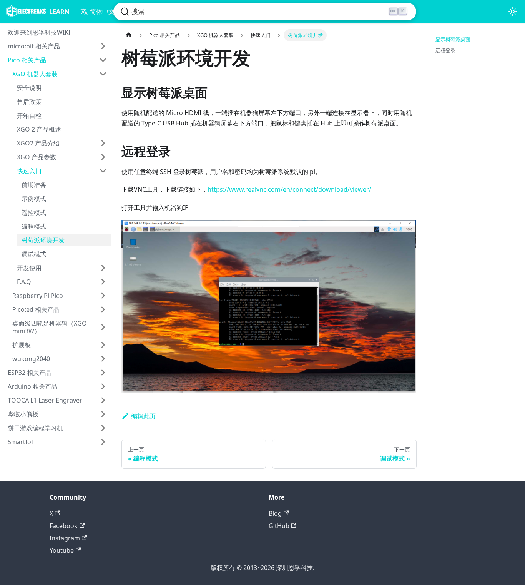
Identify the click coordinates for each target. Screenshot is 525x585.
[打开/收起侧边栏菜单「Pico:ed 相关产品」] (103, 309)
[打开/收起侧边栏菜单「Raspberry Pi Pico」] (103, 295)
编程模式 (34, 226)
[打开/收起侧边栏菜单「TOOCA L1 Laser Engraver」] (103, 400)
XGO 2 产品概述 (39, 129)
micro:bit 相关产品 (34, 46)
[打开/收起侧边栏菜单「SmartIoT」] (103, 442)
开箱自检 (29, 115)
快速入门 (29, 171)
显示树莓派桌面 (452, 39)
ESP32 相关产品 (30, 372)
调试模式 (34, 254)
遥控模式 (34, 212)
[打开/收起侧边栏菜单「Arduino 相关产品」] (103, 386)
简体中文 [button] (102, 11)
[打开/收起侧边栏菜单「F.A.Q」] (103, 282)
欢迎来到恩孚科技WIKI (39, 32)
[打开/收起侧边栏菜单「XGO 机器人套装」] (103, 74)
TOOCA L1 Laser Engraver (45, 400)
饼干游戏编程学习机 (35, 428)
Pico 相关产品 (27, 60)
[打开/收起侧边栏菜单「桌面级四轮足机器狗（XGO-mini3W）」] (103, 327)
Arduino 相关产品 (32, 386)
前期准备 (34, 185)
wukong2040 (31, 358)
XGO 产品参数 (36, 157)
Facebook (64, 525)
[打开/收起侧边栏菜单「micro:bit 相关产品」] (103, 46)
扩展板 (21, 345)
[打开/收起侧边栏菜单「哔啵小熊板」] (103, 414)
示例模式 (34, 198)
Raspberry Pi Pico (37, 295)
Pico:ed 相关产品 (36, 309)
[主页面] (128, 35)
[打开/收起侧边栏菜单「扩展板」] (103, 345)
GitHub (279, 525)
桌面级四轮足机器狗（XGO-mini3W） (50, 327)
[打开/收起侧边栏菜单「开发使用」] (103, 268)
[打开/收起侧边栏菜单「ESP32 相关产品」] (103, 372)
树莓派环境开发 (43, 240)
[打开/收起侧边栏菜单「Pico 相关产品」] (103, 60)
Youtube (62, 550)
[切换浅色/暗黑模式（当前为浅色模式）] (513, 11)
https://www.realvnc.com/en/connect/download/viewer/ (289, 189)
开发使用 (29, 268)
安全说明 (29, 88)
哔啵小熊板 (23, 414)
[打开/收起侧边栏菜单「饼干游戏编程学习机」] (103, 428)
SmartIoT (21, 442)
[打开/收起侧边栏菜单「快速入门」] (103, 171)
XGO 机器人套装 (35, 74)
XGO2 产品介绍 (38, 143)
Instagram (65, 538)
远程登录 (445, 50)
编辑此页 (143, 416)
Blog (275, 513)
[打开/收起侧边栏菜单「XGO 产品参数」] (103, 157)
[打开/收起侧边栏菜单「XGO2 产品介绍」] (103, 143)
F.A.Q (24, 281)
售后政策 (29, 101)
